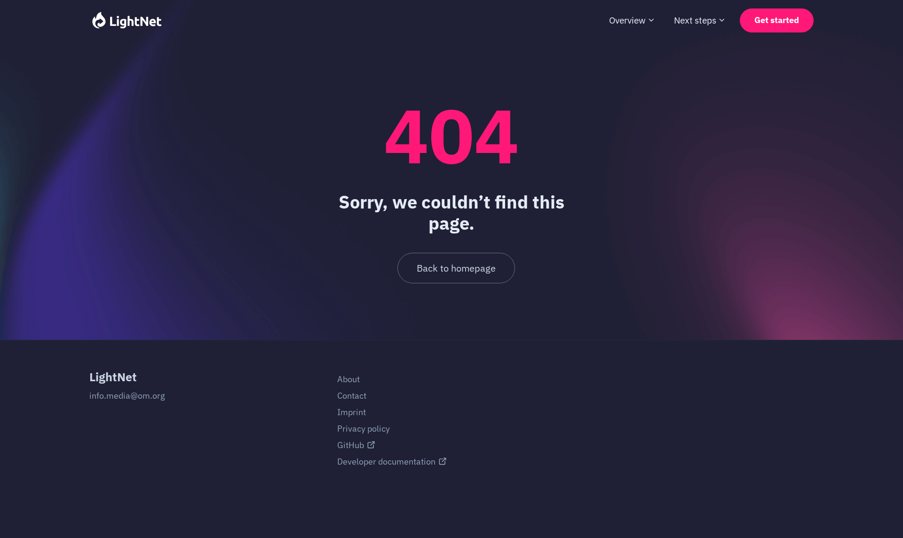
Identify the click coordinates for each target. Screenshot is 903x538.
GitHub (350, 445)
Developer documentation (386, 461)
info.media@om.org (127, 395)
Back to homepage (456, 268)
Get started (776, 20)
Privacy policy (363, 428)
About (348, 379)
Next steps (695, 20)
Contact (351, 395)
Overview (627, 20)
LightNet (113, 377)
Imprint (351, 412)
